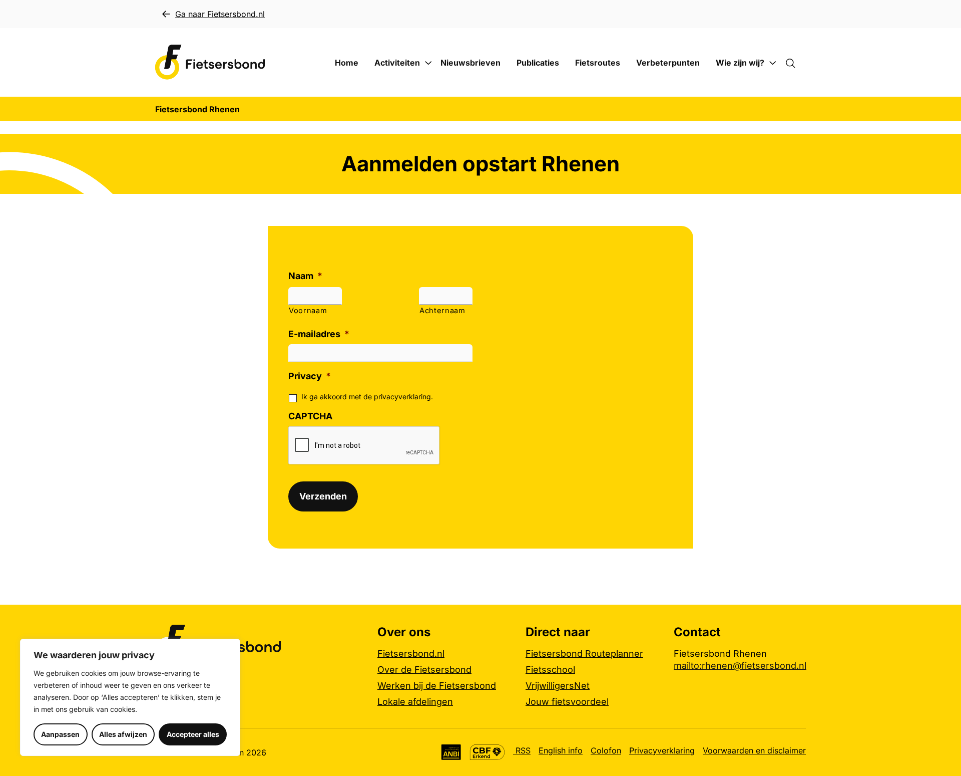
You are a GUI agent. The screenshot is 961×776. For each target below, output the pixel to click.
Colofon (606, 750)
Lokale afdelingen (415, 701)
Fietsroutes (597, 63)
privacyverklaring (402, 396)
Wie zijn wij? (740, 63)
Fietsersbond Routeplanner (584, 653)
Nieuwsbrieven (470, 63)
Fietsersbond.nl (410, 653)
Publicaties (538, 63)
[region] (130, 697)
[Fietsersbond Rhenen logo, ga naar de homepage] (210, 62)
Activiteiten (397, 63)
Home (346, 63)
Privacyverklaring (662, 750)
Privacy (309, 376)
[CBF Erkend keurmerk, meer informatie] (487, 752)
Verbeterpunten (668, 63)
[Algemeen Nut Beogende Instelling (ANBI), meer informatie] (451, 752)
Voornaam (308, 310)
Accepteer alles (193, 734)
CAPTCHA (310, 416)
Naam (305, 276)
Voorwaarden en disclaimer (754, 750)
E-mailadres (318, 334)
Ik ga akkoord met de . (367, 396)
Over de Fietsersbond (424, 669)
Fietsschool (550, 669)
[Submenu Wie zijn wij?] (773, 63)
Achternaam (442, 310)
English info (561, 750)
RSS (522, 750)
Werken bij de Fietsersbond (436, 685)
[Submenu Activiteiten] (428, 63)
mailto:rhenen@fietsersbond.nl (740, 665)
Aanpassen (60, 734)
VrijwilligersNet (558, 685)
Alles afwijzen (123, 734)
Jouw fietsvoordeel (567, 701)
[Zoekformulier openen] (795, 62)
